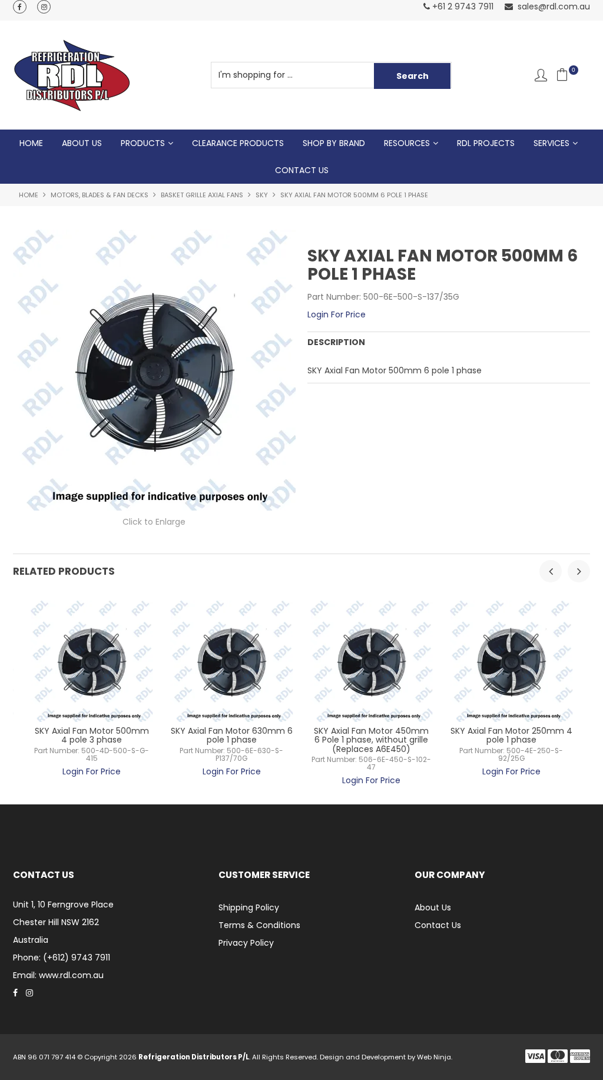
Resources (407, 143)
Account (541, 75)
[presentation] (550, 571)
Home (31, 143)
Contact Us (302, 170)
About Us (82, 143)
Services (551, 143)
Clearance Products (238, 143)
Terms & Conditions (259, 925)
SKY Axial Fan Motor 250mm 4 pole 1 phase (511, 735)
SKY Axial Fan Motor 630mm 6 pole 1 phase (232, 735)
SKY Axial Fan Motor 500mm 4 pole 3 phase (92, 735)
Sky (262, 195)
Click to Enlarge (153, 522)
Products (143, 143)
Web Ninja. (434, 1057)
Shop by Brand (334, 143)
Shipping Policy (248, 907)
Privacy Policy (246, 943)
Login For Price (336, 314)
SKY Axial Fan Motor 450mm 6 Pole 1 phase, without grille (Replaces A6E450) (371, 740)
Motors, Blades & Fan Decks (99, 195)
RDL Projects (486, 143)
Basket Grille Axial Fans (202, 195)
